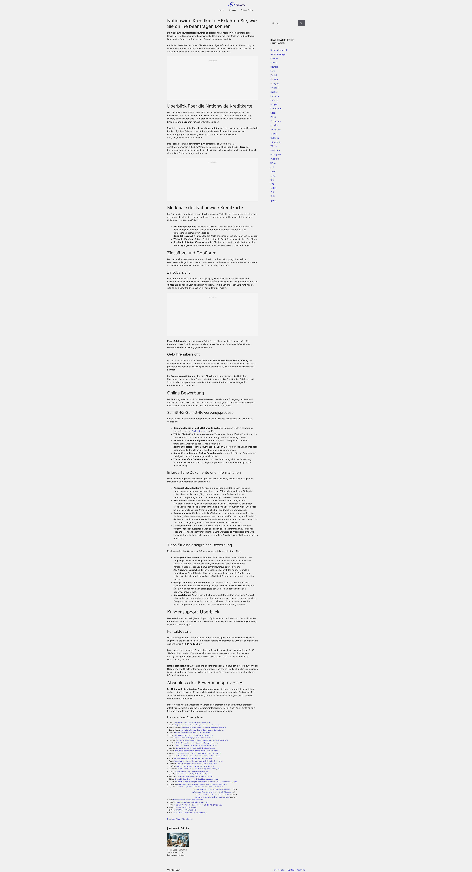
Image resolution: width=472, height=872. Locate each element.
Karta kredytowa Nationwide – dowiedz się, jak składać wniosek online (198, 761)
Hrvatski (274, 88)
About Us (301, 870)
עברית (273, 163)
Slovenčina (275, 129)
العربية (273, 171)
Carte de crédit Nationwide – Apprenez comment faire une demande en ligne (202, 740)
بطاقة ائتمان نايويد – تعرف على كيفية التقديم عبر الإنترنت (212, 794)
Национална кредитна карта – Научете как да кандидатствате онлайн (202, 784)
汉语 (272, 192)
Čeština (274, 58)
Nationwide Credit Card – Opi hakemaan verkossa (191, 771)
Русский (274, 159)
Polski (273, 117)
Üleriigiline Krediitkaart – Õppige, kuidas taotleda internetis (193, 738)
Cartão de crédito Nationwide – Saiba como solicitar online (197, 763)
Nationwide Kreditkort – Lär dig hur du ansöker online (194, 774)
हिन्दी (272, 179)
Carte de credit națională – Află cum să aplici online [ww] (194, 766)
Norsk (273, 113)
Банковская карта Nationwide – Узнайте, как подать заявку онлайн (199, 787)
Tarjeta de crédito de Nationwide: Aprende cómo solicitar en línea (197, 725)
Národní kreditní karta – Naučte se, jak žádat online (192, 733)
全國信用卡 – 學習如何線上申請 (186, 810)
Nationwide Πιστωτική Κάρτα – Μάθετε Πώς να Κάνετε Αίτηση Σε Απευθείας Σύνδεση (206, 782)
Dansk (273, 62)
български (275, 154)
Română (274, 125)
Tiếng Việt (275, 142)
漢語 (272, 196)
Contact (232, 10)
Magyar (274, 104)
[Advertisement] (212, 79)
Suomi (273, 133)
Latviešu (274, 96)
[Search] (301, 23)
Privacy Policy (247, 10)
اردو (272, 167)
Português (275, 121)
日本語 (273, 188)
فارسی (273, 175)
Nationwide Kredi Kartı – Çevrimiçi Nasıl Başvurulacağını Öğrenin (197, 779)
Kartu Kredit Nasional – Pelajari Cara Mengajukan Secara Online (204, 727)
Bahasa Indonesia (279, 50)
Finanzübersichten (184, 819)
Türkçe (273, 146)
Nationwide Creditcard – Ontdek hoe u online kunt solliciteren (199, 756)
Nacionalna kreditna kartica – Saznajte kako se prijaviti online (197, 743)
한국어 (273, 200)
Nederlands (276, 108)
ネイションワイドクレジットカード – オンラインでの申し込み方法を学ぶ (198, 805)
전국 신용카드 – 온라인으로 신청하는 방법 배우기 (190, 813)
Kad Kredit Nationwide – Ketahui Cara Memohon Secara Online (202, 730)
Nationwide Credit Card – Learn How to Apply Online (193, 722)
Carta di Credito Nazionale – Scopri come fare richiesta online (196, 745)
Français (274, 83)
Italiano (274, 92)
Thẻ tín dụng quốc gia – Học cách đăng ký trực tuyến (195, 776)
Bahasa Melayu (278, 54)
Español (274, 79)
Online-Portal (198, 431)
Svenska (274, 138)
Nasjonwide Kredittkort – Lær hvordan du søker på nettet (193, 758)
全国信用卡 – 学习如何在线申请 (186, 807)
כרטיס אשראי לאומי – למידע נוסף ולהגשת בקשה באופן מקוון (211, 789)
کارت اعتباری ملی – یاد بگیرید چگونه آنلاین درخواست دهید (212, 797)
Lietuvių (274, 100)
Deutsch (171, 819)
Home (221, 10)
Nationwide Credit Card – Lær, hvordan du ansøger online (193, 735)
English (273, 75)
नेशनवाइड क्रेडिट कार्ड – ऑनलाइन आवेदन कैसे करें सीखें (187, 800)
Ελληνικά (275, 150)
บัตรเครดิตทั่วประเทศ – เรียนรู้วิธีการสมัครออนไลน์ (192, 802)
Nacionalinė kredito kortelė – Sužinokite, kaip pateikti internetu (196, 751)
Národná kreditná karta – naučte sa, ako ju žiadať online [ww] (198, 769)
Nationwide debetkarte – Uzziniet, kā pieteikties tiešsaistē (195, 748)
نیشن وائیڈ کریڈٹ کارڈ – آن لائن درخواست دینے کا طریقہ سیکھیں (212, 792)
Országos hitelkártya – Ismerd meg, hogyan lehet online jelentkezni (198, 753)
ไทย (272, 184)
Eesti (272, 71)
